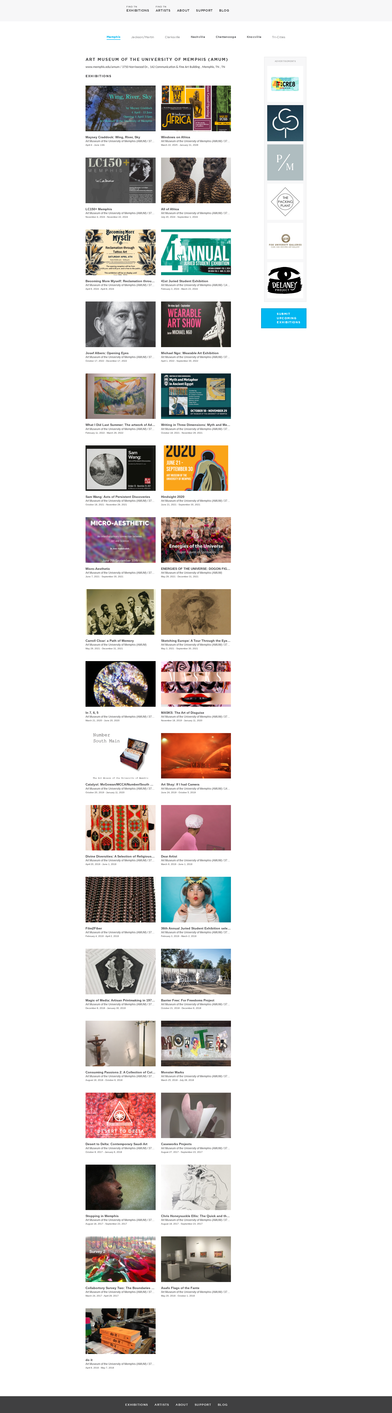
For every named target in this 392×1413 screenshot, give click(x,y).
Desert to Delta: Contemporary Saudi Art (116, 1144)
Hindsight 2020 (172, 497)
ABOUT (183, 10)
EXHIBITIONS (137, 10)
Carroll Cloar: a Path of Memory (110, 640)
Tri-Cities (278, 37)
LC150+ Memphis (99, 209)
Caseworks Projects (176, 1144)
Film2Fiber (94, 928)
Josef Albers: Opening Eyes (107, 353)
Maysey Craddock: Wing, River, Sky (113, 137)
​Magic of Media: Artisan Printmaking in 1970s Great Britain (131, 1000)
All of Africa (170, 209)
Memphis (113, 37)
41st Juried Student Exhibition (184, 281)
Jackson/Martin (142, 37)
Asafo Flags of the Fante (180, 1288)
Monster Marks (172, 1072)
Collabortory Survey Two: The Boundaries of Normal (126, 1288)
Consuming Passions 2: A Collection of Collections (125, 1072)
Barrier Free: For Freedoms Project (187, 1000)
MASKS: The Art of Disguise (182, 712)
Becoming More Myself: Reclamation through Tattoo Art (129, 281)
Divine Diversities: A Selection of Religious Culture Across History (136, 856)
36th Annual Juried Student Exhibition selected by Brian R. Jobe (211, 928)
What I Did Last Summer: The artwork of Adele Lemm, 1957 (131, 425)
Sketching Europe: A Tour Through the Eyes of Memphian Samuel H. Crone (219, 640)
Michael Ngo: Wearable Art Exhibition (190, 353)
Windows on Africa (175, 137)
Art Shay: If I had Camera (180, 784)
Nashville (198, 37)
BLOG (224, 10)
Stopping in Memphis (102, 1216)
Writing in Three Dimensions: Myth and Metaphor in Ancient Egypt (212, 425)
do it (89, 1360)
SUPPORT (204, 10)
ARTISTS (163, 10)
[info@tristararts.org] (323, 10)
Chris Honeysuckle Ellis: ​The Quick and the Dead (199, 1216)
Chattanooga (226, 37)
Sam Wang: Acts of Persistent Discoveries (118, 497)
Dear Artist (169, 856)
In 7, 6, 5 (92, 712)
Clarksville (172, 37)
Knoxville (254, 37)
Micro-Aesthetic (98, 569)
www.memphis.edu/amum (103, 67)
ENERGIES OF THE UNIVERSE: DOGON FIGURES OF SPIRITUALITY (212, 569)
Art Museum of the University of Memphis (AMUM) (116, 141)
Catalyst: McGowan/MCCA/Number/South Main (122, 784)
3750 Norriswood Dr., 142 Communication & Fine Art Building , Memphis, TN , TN (173, 67)
